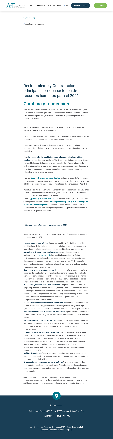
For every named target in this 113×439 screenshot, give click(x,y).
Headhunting (58, 405)
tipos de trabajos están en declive (45, 178)
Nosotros (51, 5)
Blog (59, 5)
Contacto (100, 5)
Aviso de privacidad (75, 427)
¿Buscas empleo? (80, 5)
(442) (63, 416)
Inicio (32, 5)
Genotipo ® (67, 430)
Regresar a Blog (29, 18)
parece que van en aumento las (44, 199)
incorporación (45, 255)
